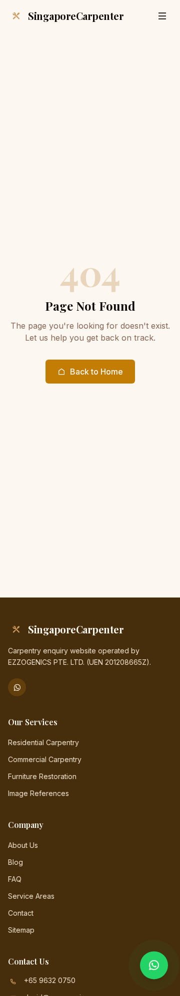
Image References (38, 793)
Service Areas (31, 896)
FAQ (15, 879)
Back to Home (96, 372)
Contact (21, 913)
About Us (23, 845)
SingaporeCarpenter (76, 15)
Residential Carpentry (43, 742)
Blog (15, 862)
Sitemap (21, 930)
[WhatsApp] (17, 687)
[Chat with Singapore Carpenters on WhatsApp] (154, 968)
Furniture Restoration (42, 776)
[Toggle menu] (162, 16)
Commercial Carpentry (45, 759)
